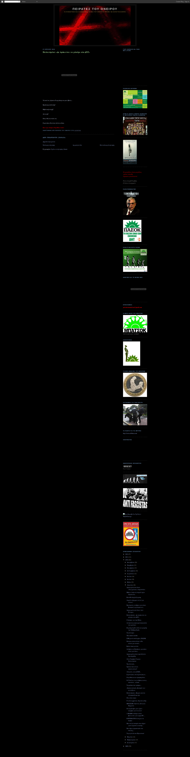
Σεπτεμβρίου (131, 571)
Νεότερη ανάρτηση (49, 145)
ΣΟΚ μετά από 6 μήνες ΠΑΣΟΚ (136, 638)
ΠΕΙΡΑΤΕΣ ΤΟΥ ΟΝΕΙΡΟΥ (95, 8)
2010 (126, 560)
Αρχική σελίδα (77, 145)
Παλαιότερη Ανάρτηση (107, 145)
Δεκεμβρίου (131, 562)
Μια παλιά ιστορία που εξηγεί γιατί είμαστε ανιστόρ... (136, 724)
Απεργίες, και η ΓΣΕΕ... (134, 672)
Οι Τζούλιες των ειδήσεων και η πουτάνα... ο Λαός (136, 681)
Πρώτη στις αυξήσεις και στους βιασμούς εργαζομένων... (136, 606)
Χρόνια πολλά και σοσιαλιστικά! (132, 668)
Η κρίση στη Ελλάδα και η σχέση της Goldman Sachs (137, 629)
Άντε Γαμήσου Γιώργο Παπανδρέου (133, 660)
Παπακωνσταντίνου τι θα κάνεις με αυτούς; (135, 642)
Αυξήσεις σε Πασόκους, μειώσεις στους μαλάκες (137, 650)
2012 (126, 554)
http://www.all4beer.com (130, 433)
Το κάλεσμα (130, 633)
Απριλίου (130, 585)
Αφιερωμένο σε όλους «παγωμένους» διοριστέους (136, 588)
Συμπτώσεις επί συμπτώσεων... (136, 674)
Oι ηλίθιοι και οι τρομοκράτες (136, 677)
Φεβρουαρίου (131, 740)
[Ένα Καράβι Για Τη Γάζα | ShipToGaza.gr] (135, 516)
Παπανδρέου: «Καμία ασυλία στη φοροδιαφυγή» (136, 694)
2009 (126, 746)
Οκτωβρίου (130, 568)
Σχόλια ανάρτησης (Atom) (59, 149)
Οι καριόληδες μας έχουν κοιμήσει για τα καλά (134, 710)
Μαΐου (129, 582)
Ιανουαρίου (130, 743)
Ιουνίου (129, 579)
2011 (126, 557)
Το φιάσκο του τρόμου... (134, 685)
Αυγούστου (130, 574)
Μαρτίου (130, 737)
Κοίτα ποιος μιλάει (132, 646)
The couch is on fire (132, 636)
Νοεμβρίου (130, 565)
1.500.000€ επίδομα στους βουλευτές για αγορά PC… (136, 715)
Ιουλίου (129, 576)
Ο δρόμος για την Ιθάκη (134, 620)
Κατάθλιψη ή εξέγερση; (134, 597)
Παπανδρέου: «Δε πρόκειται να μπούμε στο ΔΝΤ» (66, 52)
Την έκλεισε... (131, 664)
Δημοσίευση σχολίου (49, 142)
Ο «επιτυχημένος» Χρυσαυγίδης (136, 701)
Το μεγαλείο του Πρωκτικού (135, 733)
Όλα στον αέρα (131, 698)
